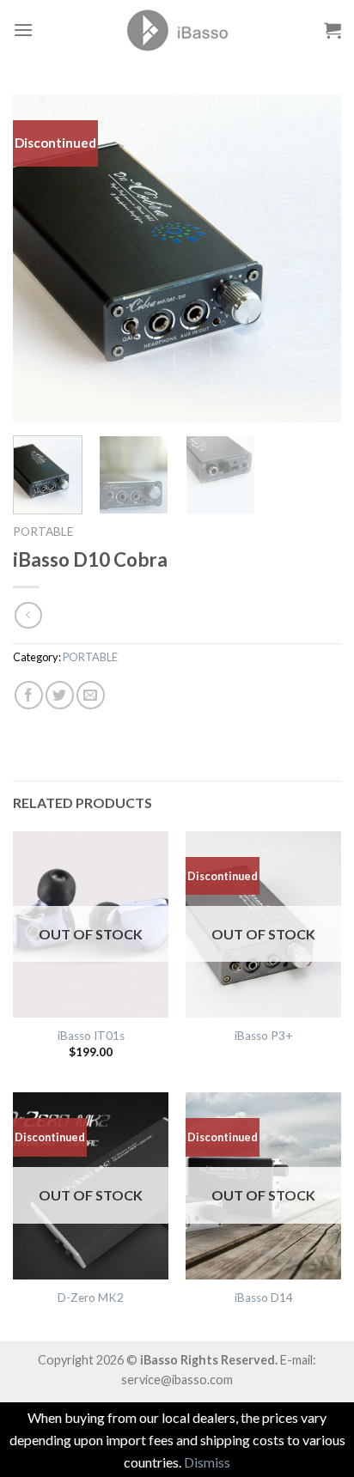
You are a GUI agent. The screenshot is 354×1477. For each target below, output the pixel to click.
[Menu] (23, 30)
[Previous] (41, 258)
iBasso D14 (264, 1297)
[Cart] (332, 30)
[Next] (312, 258)
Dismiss (207, 1462)
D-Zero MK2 (91, 1297)
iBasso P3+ (264, 1035)
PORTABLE (43, 531)
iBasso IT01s (91, 1035)
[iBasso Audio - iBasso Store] (177, 30)
